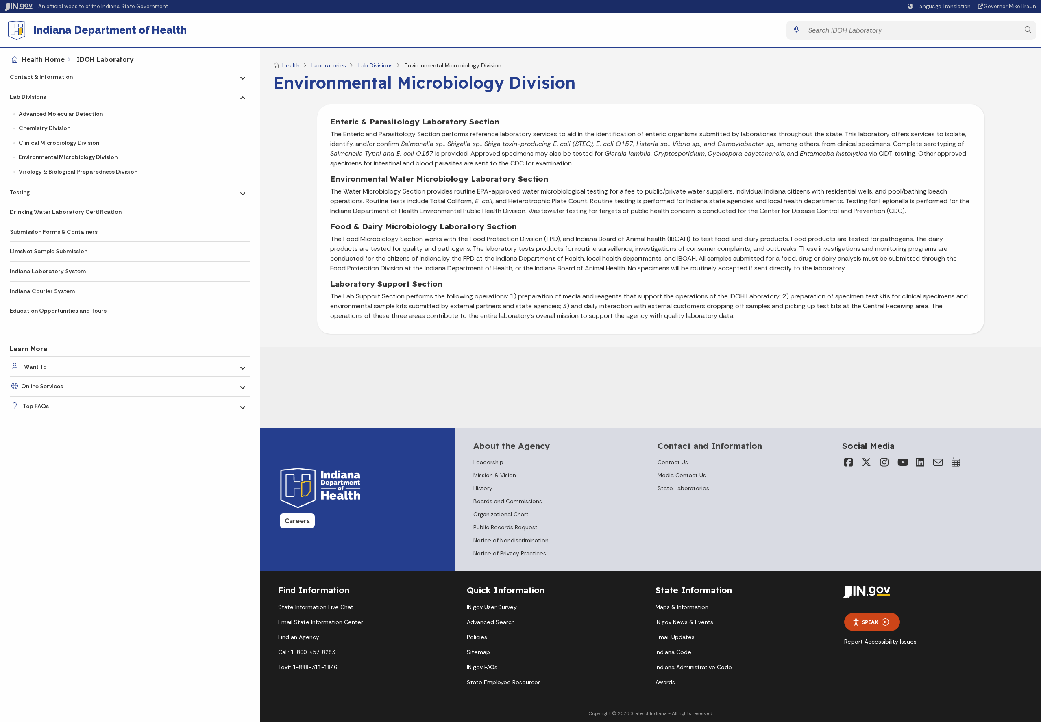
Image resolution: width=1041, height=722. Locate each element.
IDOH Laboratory (105, 59)
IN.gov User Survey (492, 607)
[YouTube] (902, 462)
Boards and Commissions (507, 501)
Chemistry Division (44, 128)
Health (291, 65)
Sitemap (478, 652)
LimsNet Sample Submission (48, 251)
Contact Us (673, 462)
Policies (477, 637)
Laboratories (328, 65)
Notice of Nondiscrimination (511, 540)
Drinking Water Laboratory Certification (66, 211)
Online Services (42, 386)
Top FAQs (36, 406)
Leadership (488, 462)
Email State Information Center (320, 622)
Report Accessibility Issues (880, 641)
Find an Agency (298, 637)
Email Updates (675, 637)
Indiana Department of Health (110, 30)
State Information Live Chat (315, 607)
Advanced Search (491, 622)
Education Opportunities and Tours (58, 310)
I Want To (34, 366)
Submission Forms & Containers (54, 231)
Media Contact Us (682, 475)
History (482, 488)
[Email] (938, 462)
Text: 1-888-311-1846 (307, 667)
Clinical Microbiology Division (59, 142)
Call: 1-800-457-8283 (306, 652)
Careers (297, 521)
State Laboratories (683, 488)
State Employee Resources (504, 682)
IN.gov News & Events (684, 622)
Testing (20, 192)
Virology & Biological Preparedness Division (78, 171)
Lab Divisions (28, 96)
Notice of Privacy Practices (509, 553)
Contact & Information (41, 76)
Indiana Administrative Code (694, 667)
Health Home (43, 59)
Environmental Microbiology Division (68, 157)
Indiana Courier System (42, 291)
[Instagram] (884, 462)
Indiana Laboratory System (48, 271)
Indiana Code (673, 652)
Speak (870, 622)
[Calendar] (956, 462)
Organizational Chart (501, 514)
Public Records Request (505, 527)
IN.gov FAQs (482, 667)
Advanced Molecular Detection (61, 113)
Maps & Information (682, 607)
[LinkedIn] (920, 462)
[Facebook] (848, 462)
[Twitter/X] (866, 462)
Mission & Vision (494, 475)
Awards (665, 682)
